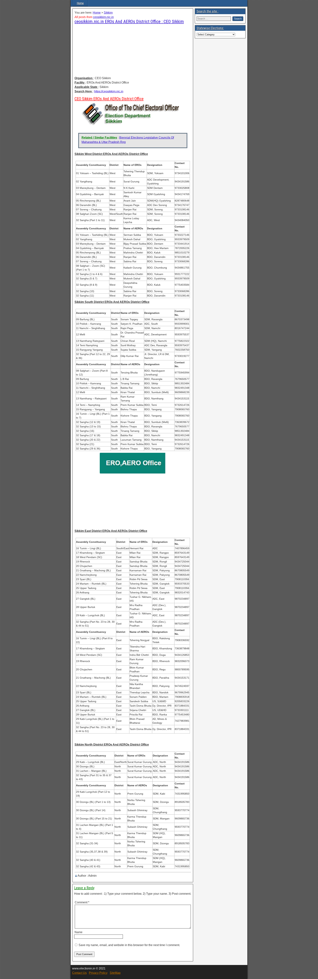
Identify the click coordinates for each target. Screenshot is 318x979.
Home (80, 3)
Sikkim (108, 12)
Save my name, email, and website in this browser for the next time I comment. (129, 945)
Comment (82, 902)
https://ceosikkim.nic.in (108, 91)
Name (78, 932)
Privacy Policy (98, 972)
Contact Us (79, 972)
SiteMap (115, 972)
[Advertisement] (133, 50)
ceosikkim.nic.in (103, 17)
